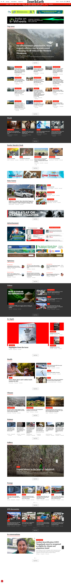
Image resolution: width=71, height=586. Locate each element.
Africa (29, 4)
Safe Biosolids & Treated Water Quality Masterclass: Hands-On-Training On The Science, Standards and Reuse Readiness (55, 231)
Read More (35, 168)
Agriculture (12, 4)
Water (16, 4)
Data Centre (34, 4)
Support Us (20, 1)
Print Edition (14, 1)
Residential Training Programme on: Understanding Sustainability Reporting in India (55, 236)
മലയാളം (7, 1)
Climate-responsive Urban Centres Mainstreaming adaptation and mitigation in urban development (55, 241)
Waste (19, 4)
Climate (23, 4)
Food (46, 4)
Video (38, 4)
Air (26, 4)
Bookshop (51, 4)
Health (7, 4)
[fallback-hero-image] (11, 71)
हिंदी (3, 1)
